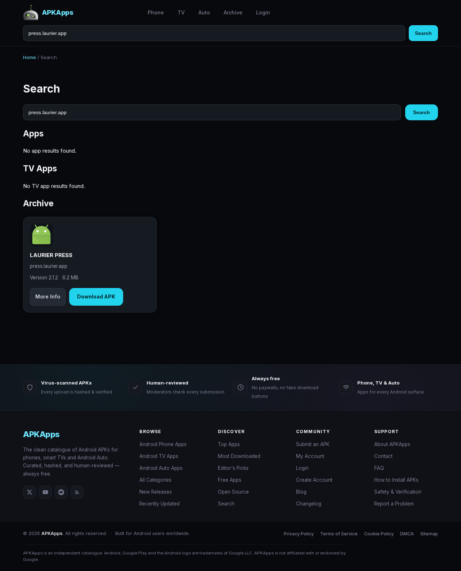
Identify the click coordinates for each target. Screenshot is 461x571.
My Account (310, 456)
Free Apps (229, 480)
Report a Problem (394, 504)
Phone (156, 12)
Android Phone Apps (163, 444)
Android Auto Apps (161, 468)
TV (181, 12)
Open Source (233, 492)
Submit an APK (313, 444)
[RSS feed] (77, 492)
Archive (233, 12)
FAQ (379, 468)
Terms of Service (339, 533)
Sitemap (429, 533)
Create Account (314, 480)
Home (29, 57)
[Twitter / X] (29, 492)
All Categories (155, 480)
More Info (47, 296)
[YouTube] (45, 492)
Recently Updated (159, 504)
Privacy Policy (299, 533)
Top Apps (229, 444)
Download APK (96, 296)
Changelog (308, 504)
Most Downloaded (239, 456)
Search (423, 33)
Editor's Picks (233, 468)
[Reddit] (61, 492)
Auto (204, 12)
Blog (301, 492)
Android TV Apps (158, 456)
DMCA (407, 533)
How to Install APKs (396, 480)
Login (263, 12)
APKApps (41, 434)
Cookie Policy (379, 533)
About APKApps (392, 444)
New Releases (155, 492)
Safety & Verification (397, 492)
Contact (383, 456)
